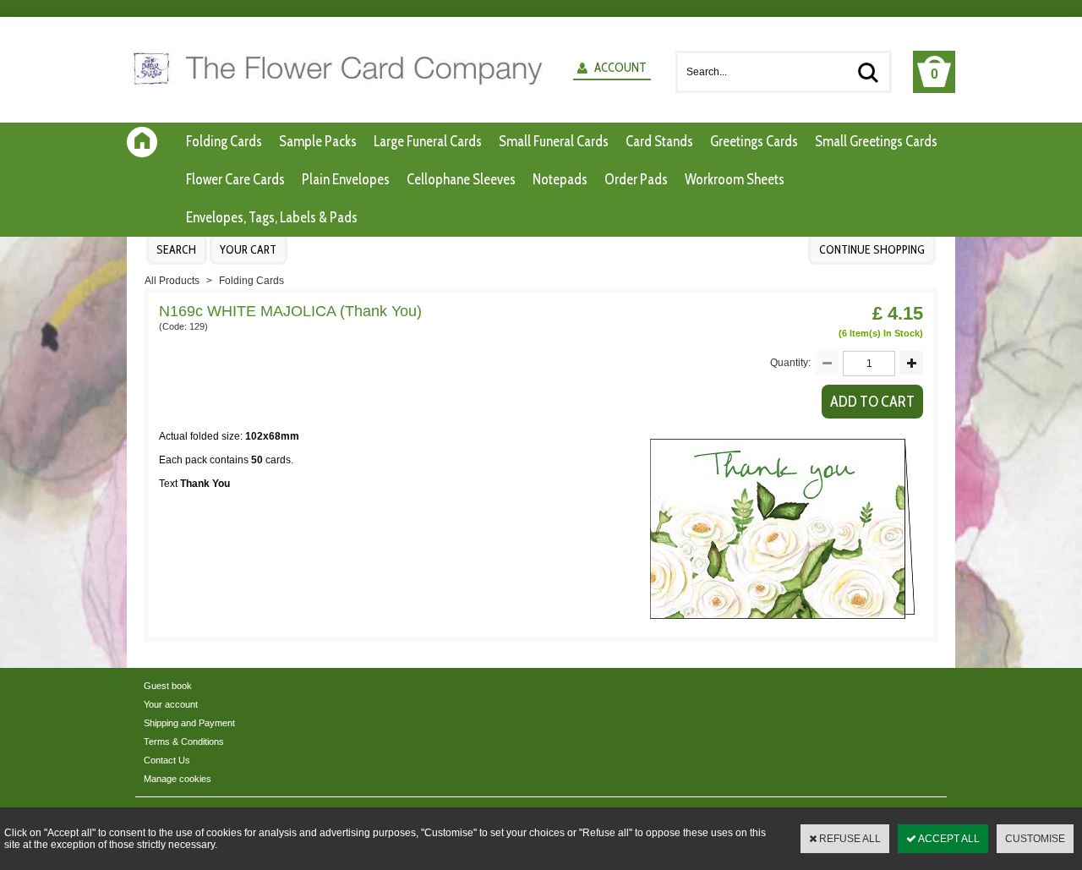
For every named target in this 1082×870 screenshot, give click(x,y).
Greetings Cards (754, 141)
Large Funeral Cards (428, 141)
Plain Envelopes (346, 179)
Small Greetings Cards (876, 141)
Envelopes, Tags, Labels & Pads (272, 217)
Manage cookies (177, 779)
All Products (172, 281)
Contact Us (167, 760)
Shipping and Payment (189, 723)
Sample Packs (318, 141)
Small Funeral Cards (554, 141)
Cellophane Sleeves (461, 179)
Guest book (168, 686)
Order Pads (636, 179)
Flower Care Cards (235, 179)
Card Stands (659, 141)
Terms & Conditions (184, 741)
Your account (171, 704)
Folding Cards (224, 141)
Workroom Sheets (734, 179)
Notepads (560, 179)
